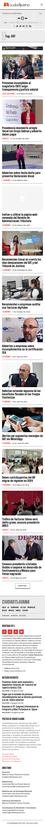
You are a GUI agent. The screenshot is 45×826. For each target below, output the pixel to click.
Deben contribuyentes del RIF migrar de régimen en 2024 (18, 479)
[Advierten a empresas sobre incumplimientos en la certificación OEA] (22, 330)
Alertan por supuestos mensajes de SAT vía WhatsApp (22, 437)
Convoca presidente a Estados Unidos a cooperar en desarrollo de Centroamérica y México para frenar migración (21, 569)
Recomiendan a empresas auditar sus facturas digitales (21, 305)
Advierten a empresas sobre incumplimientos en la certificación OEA (22, 349)
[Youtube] (21, 631)
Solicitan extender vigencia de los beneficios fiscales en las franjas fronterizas (21, 394)
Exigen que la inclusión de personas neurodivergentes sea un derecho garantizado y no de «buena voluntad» (22, 697)
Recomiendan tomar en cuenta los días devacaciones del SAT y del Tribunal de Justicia (21, 263)
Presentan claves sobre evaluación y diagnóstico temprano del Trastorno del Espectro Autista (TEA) (19, 685)
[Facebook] (4, 631)
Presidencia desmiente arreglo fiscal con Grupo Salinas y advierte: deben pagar (22, 131)
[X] (15, 631)
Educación (6, 712)
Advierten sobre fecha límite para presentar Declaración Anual (21, 174)
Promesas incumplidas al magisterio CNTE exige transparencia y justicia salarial (20, 86)
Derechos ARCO (8, 754)
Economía (6, 180)
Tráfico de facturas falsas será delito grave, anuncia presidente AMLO (20, 522)
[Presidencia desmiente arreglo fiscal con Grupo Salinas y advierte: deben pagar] (22, 111)
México (5, 138)
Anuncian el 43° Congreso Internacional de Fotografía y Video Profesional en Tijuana (20, 708)
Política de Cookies (9, 756)
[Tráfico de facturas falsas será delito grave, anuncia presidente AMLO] (22, 503)
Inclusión (5, 691)
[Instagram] (10, 631)
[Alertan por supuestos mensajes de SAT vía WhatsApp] (22, 419)
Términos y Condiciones (11, 761)
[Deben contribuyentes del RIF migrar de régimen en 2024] (22, 461)
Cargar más (22, 586)
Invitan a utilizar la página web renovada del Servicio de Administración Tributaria (19, 218)
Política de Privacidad (11, 759)
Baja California (8, 94)
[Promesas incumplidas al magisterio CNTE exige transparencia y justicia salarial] (22, 66)
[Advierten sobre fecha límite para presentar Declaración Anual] (22, 156)
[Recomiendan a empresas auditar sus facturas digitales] (22, 288)
